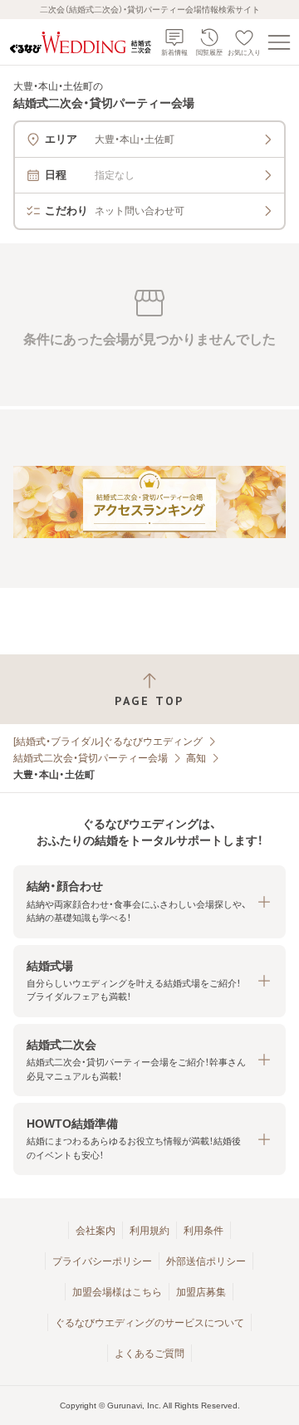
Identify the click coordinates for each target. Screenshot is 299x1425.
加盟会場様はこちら (117, 1292)
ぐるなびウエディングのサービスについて (149, 1323)
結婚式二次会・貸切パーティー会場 (90, 758)
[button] (149, 901)
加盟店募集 (201, 1292)
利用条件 (203, 1230)
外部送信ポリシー (206, 1261)
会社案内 (95, 1230)
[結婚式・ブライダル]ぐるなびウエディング (108, 741)
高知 (196, 758)
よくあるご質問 (149, 1353)
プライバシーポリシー (102, 1261)
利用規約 (149, 1230)
